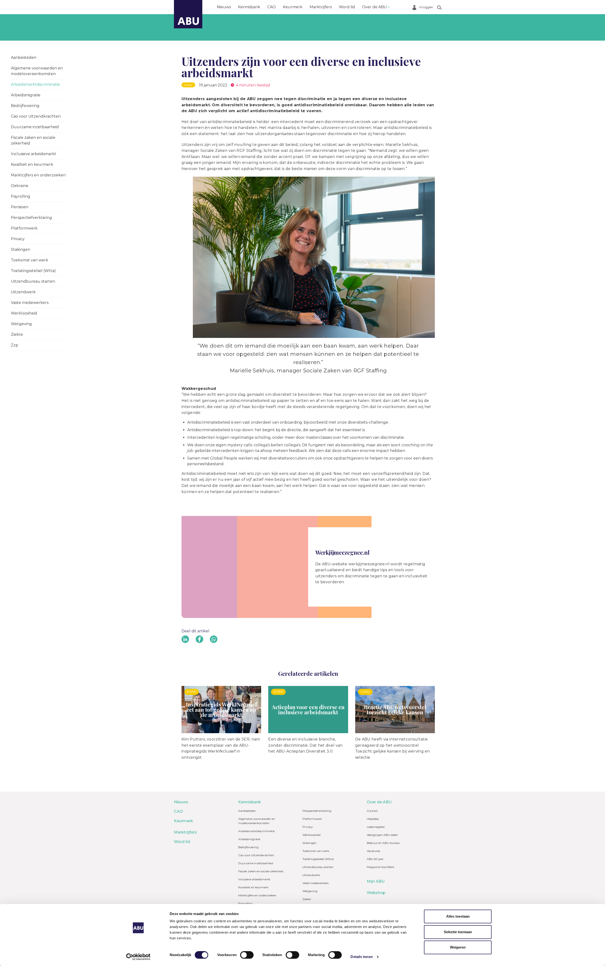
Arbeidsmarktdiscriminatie (35, 84)
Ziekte (17, 334)
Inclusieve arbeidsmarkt (33, 154)
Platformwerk (24, 228)
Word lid (347, 7)
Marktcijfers (321, 7)
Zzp (14, 345)
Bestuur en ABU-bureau (383, 843)
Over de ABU (374, 7)
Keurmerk (292, 7)
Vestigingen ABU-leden (382, 835)
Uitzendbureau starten (33, 281)
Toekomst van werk (29, 260)
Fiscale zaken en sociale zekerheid (33, 140)
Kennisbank (249, 7)
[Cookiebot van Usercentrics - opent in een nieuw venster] (138, 956)
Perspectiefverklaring (31, 217)
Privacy (18, 239)
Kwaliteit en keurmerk (32, 164)
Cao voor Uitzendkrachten (36, 116)
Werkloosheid (24, 313)
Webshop (376, 892)
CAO (271, 7)
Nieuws (224, 7)
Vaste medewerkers (29, 302)
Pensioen (19, 207)
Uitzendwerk (23, 292)
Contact (372, 811)
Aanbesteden (23, 57)
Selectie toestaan (458, 932)
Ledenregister (376, 827)
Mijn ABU (376, 881)
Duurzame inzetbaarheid (35, 127)
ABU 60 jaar (375, 859)
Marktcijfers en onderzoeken (38, 175)
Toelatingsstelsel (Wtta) (33, 270)
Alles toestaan (458, 916)
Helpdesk (373, 819)
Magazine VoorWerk (380, 867)
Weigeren (458, 947)
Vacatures (373, 851)
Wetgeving (21, 324)
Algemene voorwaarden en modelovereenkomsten (37, 71)
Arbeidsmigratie (25, 95)
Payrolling (20, 196)
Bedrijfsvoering (25, 105)
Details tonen (361, 957)
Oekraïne (19, 185)
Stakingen (20, 249)
